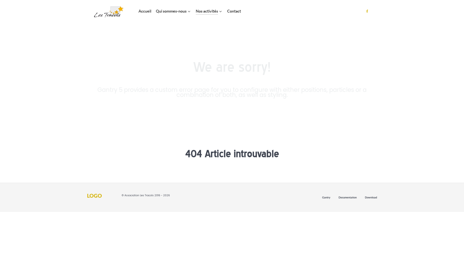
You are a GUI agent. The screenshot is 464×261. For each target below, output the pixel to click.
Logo (94, 195)
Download (371, 197)
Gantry (326, 197)
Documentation (348, 197)
